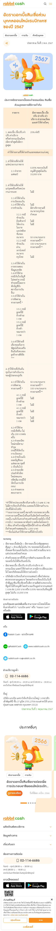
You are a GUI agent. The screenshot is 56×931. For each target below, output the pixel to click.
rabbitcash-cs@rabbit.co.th (21, 658)
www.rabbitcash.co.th (38, 646)
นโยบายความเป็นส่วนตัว (19, 915)
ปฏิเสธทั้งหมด (15, 920)
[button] (13, 4)
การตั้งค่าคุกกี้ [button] (28, 927)
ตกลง (41, 920)
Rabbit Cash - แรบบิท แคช (20, 634)
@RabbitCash (14, 646)
